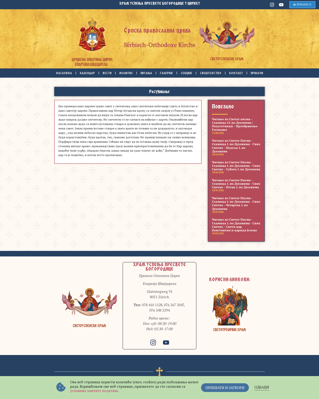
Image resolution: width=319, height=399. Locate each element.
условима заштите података (94, 390)
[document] (159, 199)
